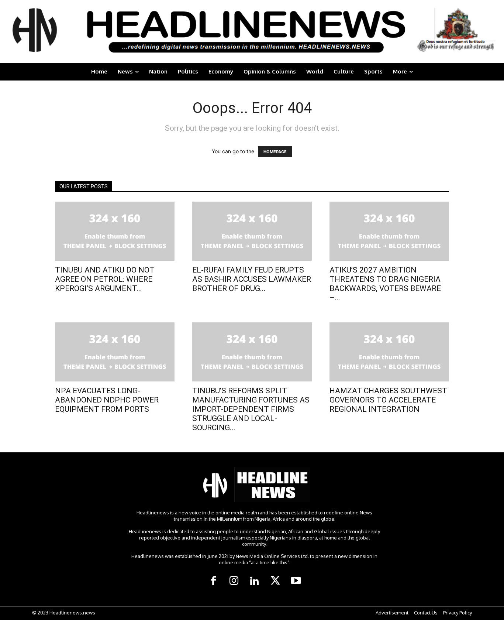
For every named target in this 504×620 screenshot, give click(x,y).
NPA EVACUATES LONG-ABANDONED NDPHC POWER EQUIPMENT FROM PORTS (107, 400)
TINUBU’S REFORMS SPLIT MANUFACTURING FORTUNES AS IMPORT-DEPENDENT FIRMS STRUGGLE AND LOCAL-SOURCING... (251, 409)
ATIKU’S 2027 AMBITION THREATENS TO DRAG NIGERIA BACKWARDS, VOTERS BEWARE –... (385, 284)
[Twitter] (275, 581)
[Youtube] (296, 581)
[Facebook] (213, 581)
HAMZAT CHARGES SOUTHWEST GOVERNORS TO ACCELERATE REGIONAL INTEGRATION (388, 400)
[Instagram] (234, 581)
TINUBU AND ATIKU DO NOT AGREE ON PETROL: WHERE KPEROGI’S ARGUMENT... (105, 279)
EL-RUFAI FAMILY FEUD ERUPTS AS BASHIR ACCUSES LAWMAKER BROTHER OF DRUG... (251, 279)
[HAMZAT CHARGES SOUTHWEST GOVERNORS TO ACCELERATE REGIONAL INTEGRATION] (389, 351)
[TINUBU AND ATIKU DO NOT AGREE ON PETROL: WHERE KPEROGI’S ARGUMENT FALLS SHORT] (115, 231)
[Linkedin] (254, 581)
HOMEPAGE (275, 151)
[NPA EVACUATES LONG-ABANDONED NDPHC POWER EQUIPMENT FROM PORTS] (115, 351)
